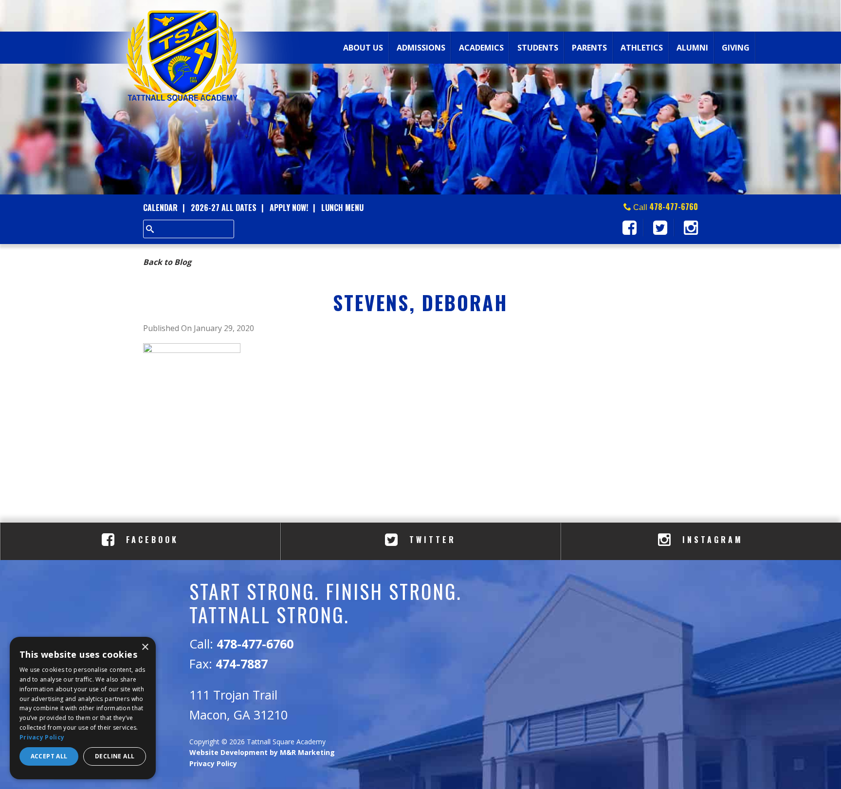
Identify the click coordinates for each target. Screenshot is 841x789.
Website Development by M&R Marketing (262, 752)
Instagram (710, 539)
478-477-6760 (673, 206)
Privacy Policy (213, 763)
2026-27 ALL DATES (223, 207)
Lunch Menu (342, 207)
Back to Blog (167, 262)
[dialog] (83, 708)
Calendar (160, 207)
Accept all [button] (49, 756)
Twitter (430, 539)
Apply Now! (289, 207)
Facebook (150, 539)
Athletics (642, 47)
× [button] (144, 647)
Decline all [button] (114, 756)
